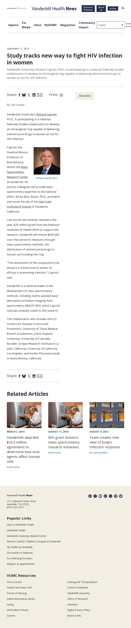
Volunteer (72, 604)
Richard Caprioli (46, 114)
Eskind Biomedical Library (21, 598)
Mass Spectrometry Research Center (17, 172)
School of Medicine (77, 587)
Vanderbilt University (78, 593)
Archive (113, 8)
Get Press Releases (88, 8)
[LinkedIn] (115, 496)
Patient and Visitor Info (19, 587)
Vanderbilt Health (16, 530)
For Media (26, 25)
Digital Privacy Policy (78, 610)
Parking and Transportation (82, 582)
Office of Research (77, 598)
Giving (10, 604)
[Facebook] (95, 496)
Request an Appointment (20, 563)
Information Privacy (17, 610)
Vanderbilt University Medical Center (26, 536)
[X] (110, 496)
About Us (101, 8)
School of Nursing (17, 593)
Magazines (67, 25)
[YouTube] (100, 496)
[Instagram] (105, 496)
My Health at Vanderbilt (20, 547)
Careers (11, 615)
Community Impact (87, 25)
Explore (14, 25)
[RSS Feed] (90, 496)
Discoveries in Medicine (20, 552)
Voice (37, 25)
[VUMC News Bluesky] (120, 496)
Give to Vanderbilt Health (20, 524)
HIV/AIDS (85, 96)
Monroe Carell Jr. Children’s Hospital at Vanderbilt (34, 541)
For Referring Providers (19, 558)
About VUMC (74, 615)
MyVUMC (51, 25)
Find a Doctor (14, 582)
